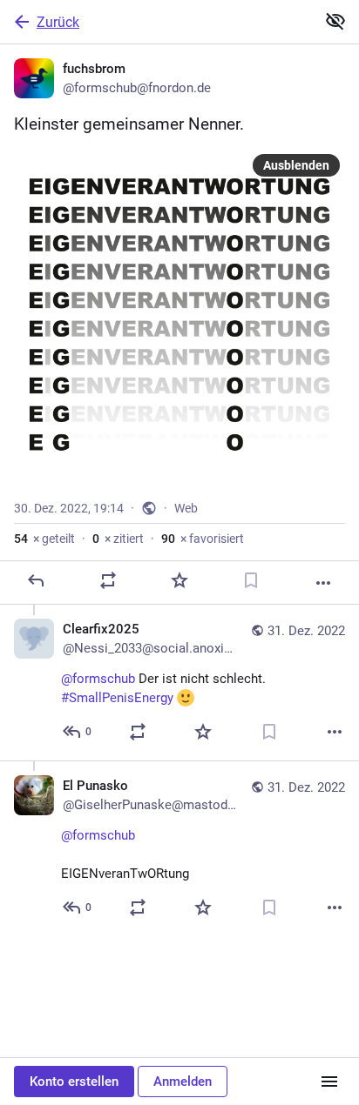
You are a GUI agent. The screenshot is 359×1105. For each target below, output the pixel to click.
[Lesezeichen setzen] (250, 580)
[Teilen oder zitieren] (108, 580)
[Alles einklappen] (335, 21)
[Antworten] (35, 580)
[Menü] (329, 1081)
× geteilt (44, 539)
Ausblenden (296, 165)
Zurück (58, 22)
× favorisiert (202, 539)
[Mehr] (323, 583)
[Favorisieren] (179, 580)
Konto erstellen (74, 1081)
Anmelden (182, 1081)
